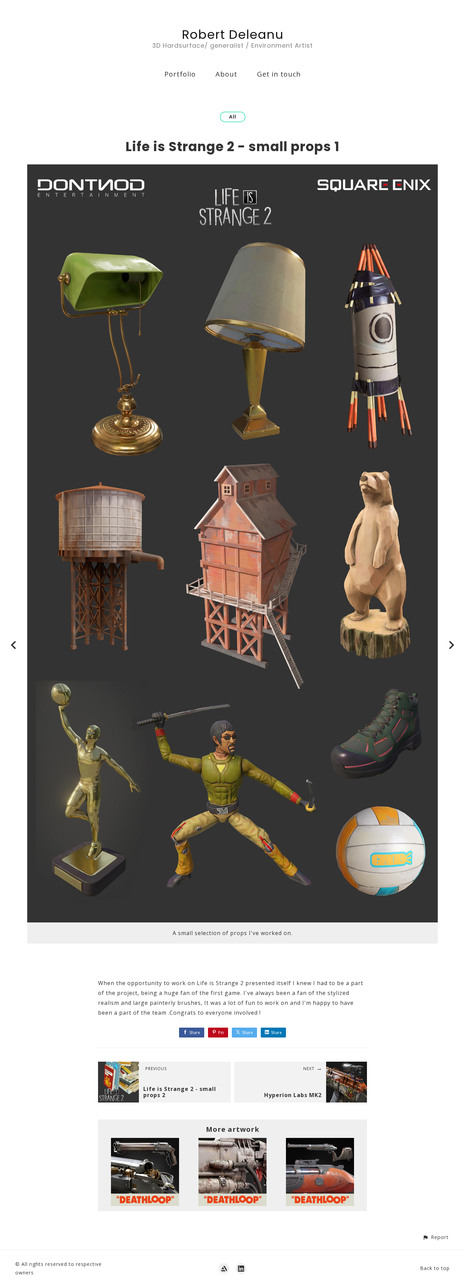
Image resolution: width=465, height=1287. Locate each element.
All (232, 116)
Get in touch (279, 74)
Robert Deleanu (233, 34)
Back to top (435, 1268)
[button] (435, 1237)
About (226, 74)
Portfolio (180, 74)
